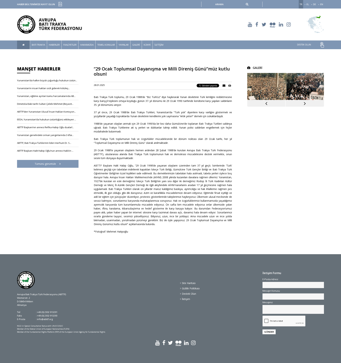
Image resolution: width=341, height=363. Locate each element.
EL (308, 4)
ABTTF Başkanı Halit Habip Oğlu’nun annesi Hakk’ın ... (45, 150)
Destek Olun (189, 293)
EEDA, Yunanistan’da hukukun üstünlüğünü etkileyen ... (46, 119)
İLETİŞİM (159, 44)
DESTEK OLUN (304, 44)
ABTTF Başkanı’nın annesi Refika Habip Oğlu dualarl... (45, 127)
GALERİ (136, 44)
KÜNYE (147, 44)
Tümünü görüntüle (46, 163)
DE (314, 4)
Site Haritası (189, 283)
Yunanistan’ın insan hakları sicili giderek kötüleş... (43, 88)
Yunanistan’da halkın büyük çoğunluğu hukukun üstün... (47, 80)
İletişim (186, 299)
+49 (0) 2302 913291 (47, 312)
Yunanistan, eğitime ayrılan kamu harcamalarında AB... (46, 96)
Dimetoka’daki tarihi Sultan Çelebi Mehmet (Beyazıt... (45, 103)
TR (301, 4)
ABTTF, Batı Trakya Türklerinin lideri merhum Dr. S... (44, 142)
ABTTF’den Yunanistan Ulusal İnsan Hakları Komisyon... (46, 111)
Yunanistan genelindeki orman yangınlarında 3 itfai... (45, 135)
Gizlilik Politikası (191, 288)
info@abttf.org (45, 319)
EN (321, 4)
